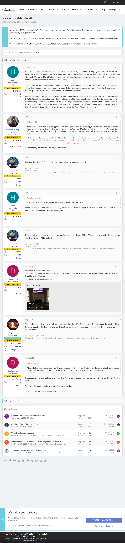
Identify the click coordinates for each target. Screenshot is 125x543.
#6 (120, 266)
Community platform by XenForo (24, 534)
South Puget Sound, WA (16, 350)
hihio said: (30, 122)
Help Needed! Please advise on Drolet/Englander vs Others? (36, 441)
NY (20, 97)
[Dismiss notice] (119, 30)
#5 (120, 231)
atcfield (13, 418)
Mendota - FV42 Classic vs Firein (24, 424)
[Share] (116, 67)
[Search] (120, 9)
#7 (120, 320)
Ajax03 (13, 435)
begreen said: (32, 363)
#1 (120, 67)
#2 (120, 117)
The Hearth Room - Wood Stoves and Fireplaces (44, 435)
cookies (25, 518)
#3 (120, 158)
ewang (13, 427)
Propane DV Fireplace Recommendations (28, 415)
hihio (6, 22)
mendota (32, 22)
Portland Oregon (15, 147)
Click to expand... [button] (73, 143)
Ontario (18, 185)
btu (26, 22)
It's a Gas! (30, 418)
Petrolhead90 (16, 453)
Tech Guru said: (32, 198)
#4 (120, 193)
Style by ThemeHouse (12, 538)
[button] (57, 9)
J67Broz (111, 435)
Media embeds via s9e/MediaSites (33, 538)
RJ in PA (13, 444)
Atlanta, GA (17, 293)
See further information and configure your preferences (30, 525)
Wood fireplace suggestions (22, 433)
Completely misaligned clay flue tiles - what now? (31, 450)
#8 (120, 358)
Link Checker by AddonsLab (25, 536)
